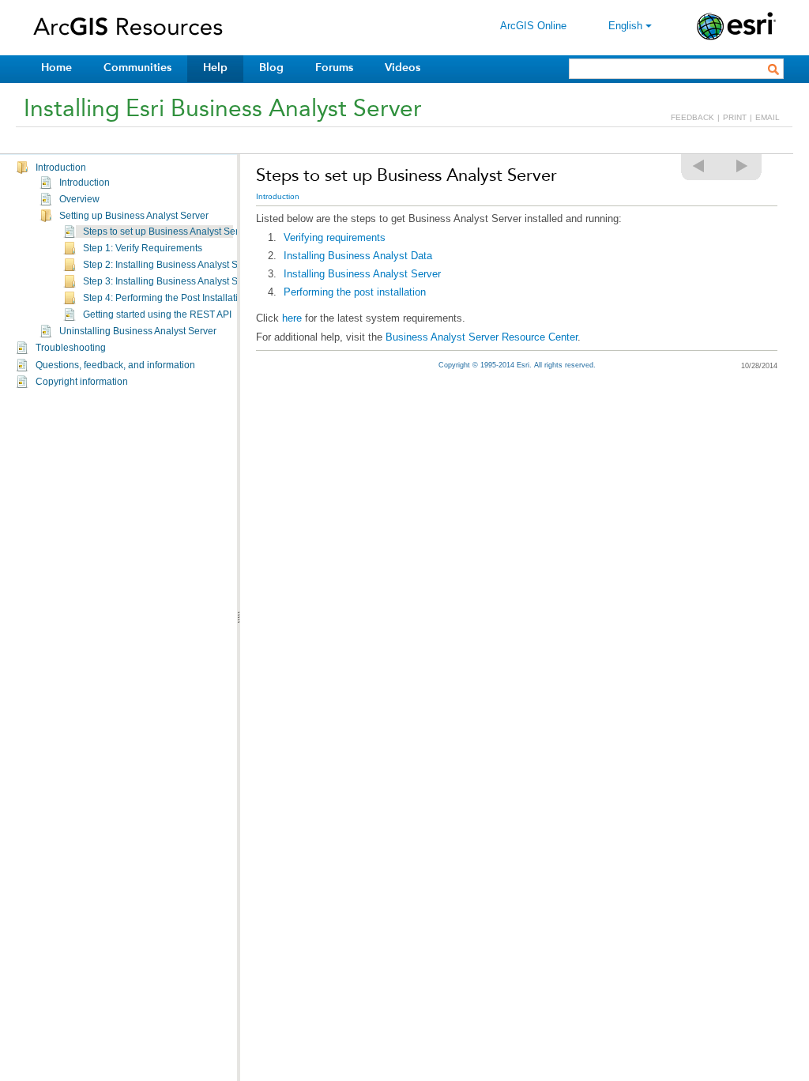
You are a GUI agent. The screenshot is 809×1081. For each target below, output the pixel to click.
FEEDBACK (692, 117)
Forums (334, 67)
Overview (79, 199)
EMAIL (767, 117)
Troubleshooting (71, 347)
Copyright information (82, 381)
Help (215, 67)
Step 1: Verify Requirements (142, 248)
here (292, 318)
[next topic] (742, 166)
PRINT (735, 117)
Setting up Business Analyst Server (134, 215)
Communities (137, 67)
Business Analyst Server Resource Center (482, 337)
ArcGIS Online (533, 26)
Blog (271, 67)
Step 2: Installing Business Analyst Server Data (183, 264)
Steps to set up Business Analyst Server (167, 231)
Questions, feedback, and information (115, 365)
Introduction (61, 167)
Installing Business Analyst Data (358, 256)
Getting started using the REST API (157, 314)
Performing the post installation (355, 292)
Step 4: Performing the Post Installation (166, 298)
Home (56, 67)
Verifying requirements (335, 237)
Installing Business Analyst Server (362, 274)
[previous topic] (699, 166)
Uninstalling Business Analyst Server (137, 331)
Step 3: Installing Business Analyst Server (171, 281)
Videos (402, 67)
